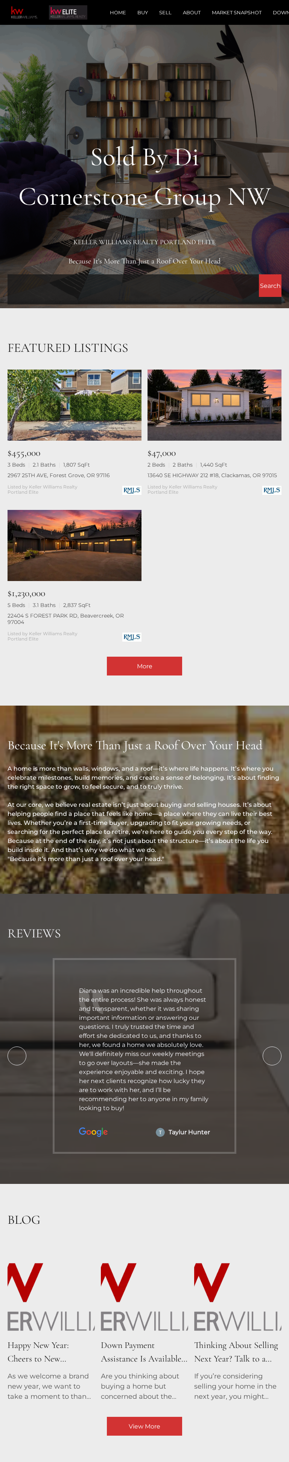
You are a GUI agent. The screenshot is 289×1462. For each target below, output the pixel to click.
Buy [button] (142, 12)
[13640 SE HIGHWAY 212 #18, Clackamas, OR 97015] (214, 405)
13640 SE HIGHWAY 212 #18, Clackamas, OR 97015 (212, 475)
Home (118, 12)
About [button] (192, 12)
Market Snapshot (237, 12)
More (144, 666)
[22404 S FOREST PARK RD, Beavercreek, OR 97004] (74, 545)
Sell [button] (165, 12)
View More (144, 1426)
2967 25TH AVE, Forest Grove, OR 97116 (59, 475)
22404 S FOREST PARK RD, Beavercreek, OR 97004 (66, 618)
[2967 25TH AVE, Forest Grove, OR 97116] (74, 405)
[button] (270, 285)
